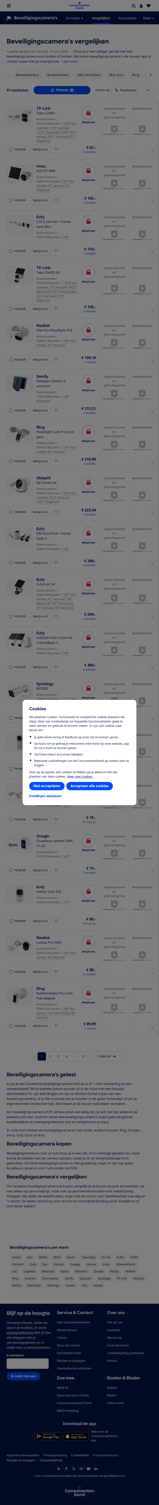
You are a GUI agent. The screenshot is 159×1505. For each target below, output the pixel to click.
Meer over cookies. (80, 776)
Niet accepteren (46, 786)
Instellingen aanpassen (45, 796)
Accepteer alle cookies (89, 786)
